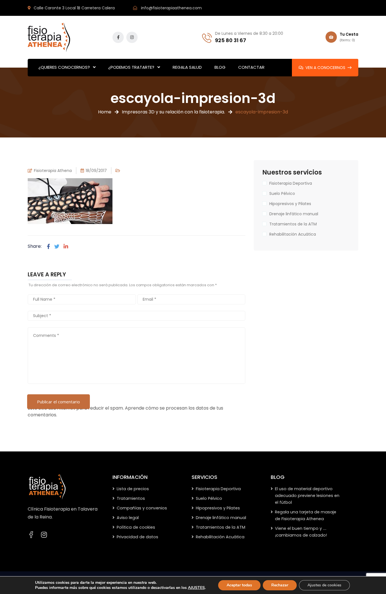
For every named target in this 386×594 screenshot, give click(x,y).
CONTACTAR (251, 67)
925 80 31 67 (230, 40)
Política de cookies (136, 527)
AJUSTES (196, 587)
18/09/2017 (96, 170)
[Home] (47, 486)
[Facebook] (48, 246)
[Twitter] (56, 246)
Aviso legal (128, 517)
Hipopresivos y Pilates (290, 203)
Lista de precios (133, 489)
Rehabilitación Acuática (292, 234)
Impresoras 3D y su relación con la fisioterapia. (173, 112)
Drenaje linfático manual (293, 214)
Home (104, 112)
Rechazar (279, 585)
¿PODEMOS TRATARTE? (131, 67)
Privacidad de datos (137, 537)
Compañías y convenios (142, 508)
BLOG (219, 67)
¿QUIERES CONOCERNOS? (64, 67)
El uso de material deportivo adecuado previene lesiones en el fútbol (307, 495)
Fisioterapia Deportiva (290, 183)
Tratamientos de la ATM (293, 224)
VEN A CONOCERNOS (325, 67)
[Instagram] (44, 535)
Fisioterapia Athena (53, 170)
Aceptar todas (239, 585)
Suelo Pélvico (282, 193)
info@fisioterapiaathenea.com (171, 8)
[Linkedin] (66, 246)
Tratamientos (131, 498)
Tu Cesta (349, 36)
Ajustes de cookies (324, 585)
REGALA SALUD (187, 67)
